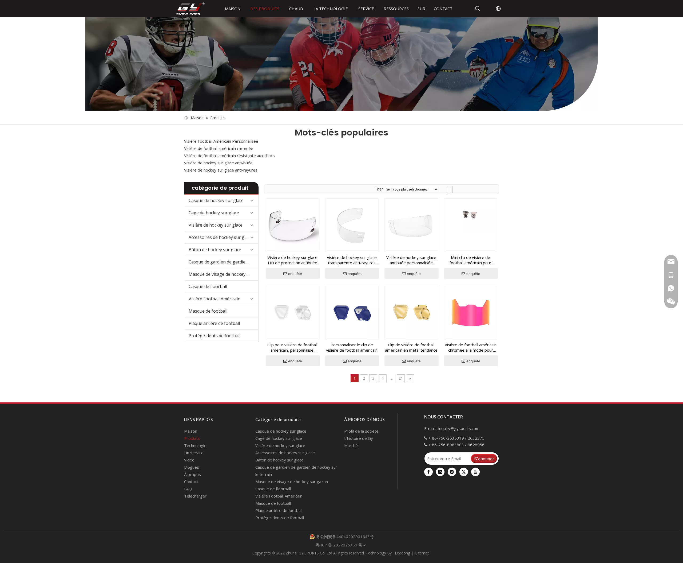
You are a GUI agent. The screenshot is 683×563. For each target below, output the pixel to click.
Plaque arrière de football (214, 323)
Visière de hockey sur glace (216, 225)
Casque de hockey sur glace (216, 200)
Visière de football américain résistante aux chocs (229, 155)
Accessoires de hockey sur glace (220, 237)
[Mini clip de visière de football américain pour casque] (470, 215)
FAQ (188, 488)
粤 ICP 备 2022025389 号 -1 (341, 545)
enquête (295, 273)
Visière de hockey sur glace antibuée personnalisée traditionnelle (411, 260)
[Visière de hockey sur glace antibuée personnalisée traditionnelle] (411, 224)
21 (401, 378)
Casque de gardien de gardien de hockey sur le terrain (224, 262)
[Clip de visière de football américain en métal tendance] (411, 312)
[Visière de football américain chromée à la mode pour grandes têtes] (470, 312)
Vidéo (189, 460)
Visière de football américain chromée (218, 148)
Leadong (402, 553)
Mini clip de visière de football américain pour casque (470, 260)
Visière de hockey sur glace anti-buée (218, 162)
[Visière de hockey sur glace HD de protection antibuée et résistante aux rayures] (292, 224)
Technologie (195, 445)
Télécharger (195, 496)
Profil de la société (361, 431)
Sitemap (422, 553)
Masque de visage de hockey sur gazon (224, 274)
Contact (191, 481)
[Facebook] (428, 472)
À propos (192, 474)
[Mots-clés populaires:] (477, 8)
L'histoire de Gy (358, 438)
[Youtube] (475, 472)
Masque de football (208, 311)
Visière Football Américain (214, 299)
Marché (351, 445)
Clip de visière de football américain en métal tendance (411, 347)
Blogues (191, 467)
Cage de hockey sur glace (214, 213)
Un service (194, 452)
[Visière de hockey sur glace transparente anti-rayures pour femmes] (352, 224)
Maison (190, 431)
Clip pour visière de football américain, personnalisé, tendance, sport (292, 347)
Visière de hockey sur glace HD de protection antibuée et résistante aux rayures (292, 260)
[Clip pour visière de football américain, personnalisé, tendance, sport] (292, 312)
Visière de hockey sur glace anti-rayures (220, 170)
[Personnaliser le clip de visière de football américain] (352, 312)
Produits (192, 438)
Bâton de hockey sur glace (215, 250)
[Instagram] (452, 472)
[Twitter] (463, 472)
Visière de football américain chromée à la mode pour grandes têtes (471, 347)
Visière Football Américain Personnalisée (221, 141)
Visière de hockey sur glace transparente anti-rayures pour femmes (352, 260)
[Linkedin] (440, 472)
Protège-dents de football (214, 336)
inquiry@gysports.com (458, 428)
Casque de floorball (208, 286)
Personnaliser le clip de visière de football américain (352, 347)
